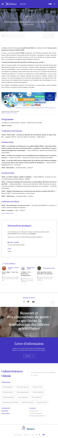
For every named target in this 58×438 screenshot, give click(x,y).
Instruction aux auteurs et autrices (37, 415)
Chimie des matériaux (23, 387)
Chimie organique (23, 397)
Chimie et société (8, 392)
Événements (16, 9)
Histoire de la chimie (27, 402)
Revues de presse (42, 402)
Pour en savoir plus (7, 213)
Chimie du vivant (37, 387)
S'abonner (27, 356)
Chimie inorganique (8, 397)
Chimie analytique (8, 387)
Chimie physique (36, 397)
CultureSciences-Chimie (7, 9)
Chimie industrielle (38, 392)
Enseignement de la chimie (10, 402)
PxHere (3, 30)
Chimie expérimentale (22, 392)
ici (15, 237)
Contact (32, 434)
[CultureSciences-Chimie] (11, 4)
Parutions (5, 411)
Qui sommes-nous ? (34, 410)
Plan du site (26, 434)
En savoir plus (27, 335)
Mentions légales (18, 434)
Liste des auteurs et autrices (35, 413)
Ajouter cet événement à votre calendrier (14, 35)
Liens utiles (6, 413)
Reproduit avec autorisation (11, 112)
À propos (32, 408)
